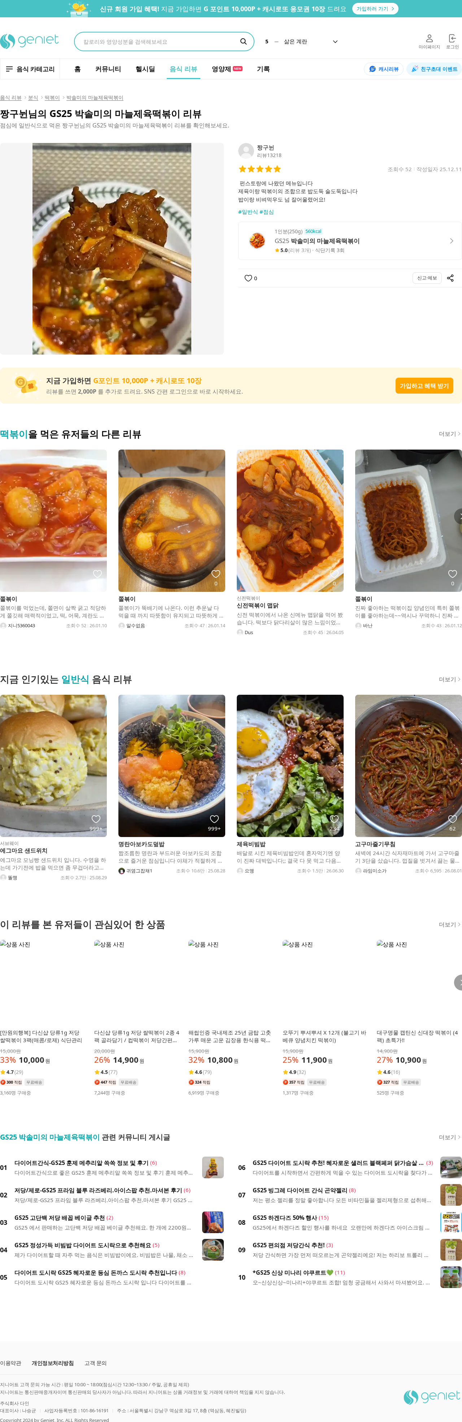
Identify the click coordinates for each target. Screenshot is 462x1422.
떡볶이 (52, 97)
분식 (33, 97)
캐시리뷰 (389, 68)
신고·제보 (427, 277)
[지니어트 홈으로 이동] (30, 41)
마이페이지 (429, 47)
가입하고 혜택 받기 (424, 386)
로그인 (452, 47)
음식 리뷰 (11, 97)
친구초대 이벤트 (439, 68)
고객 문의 (95, 1363)
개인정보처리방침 (53, 1363)
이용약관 (10, 1363)
